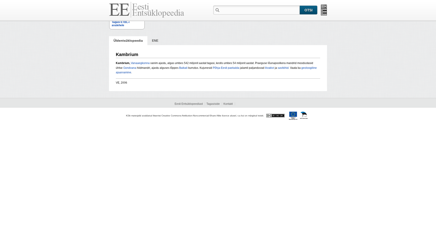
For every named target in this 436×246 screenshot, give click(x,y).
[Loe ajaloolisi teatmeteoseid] (324, 10)
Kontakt (228, 103)
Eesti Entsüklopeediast (189, 103)
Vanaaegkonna (140, 63)
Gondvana (129, 67)
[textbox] (260, 10)
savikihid (283, 67)
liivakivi (269, 67)
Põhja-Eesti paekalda (226, 67)
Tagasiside (213, 103)
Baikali (183, 67)
